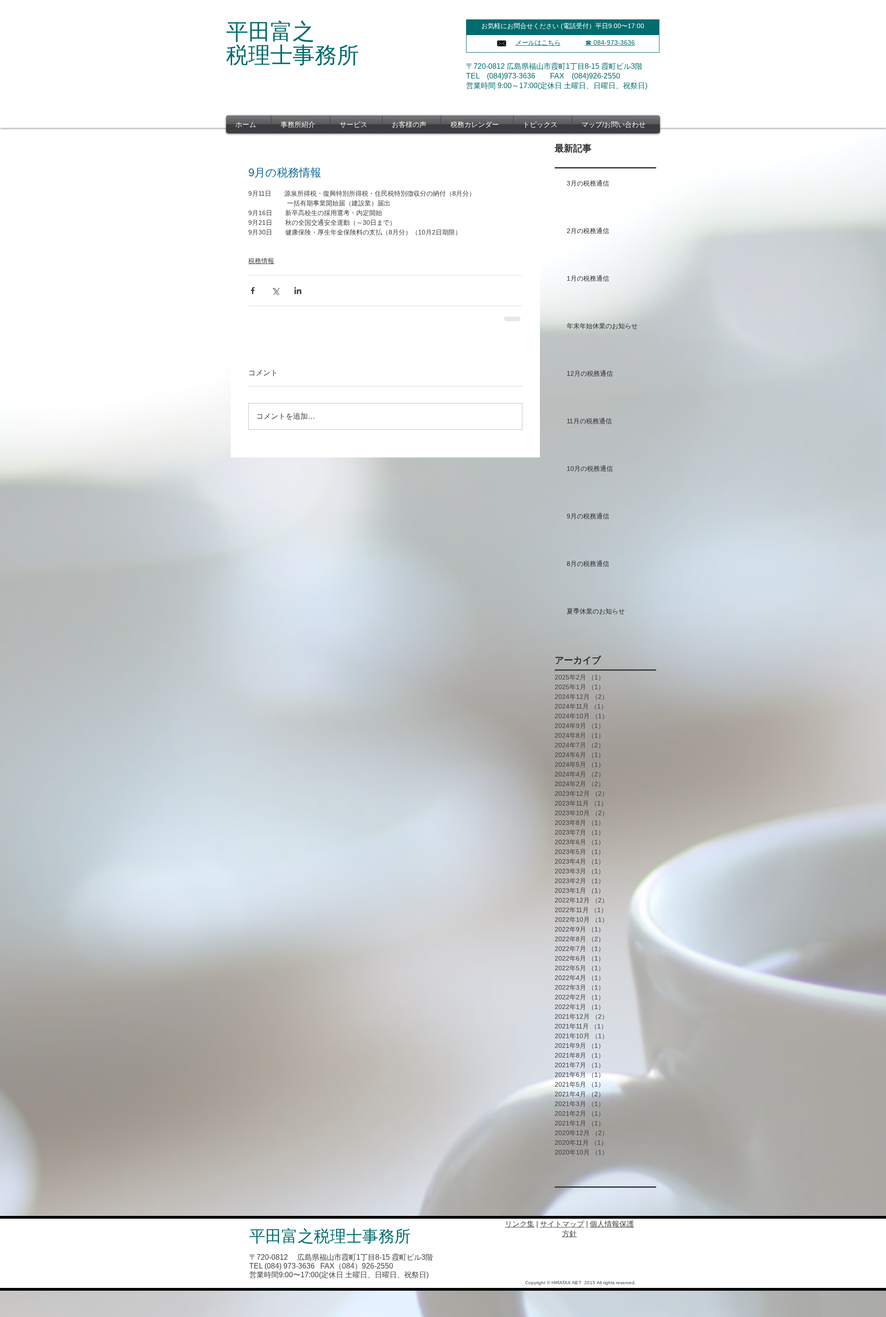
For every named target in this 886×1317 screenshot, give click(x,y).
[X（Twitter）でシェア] (275, 290)
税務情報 (261, 261)
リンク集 (519, 1224)
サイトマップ (562, 1224)
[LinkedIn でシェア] (297, 290)
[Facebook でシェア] (252, 290)
